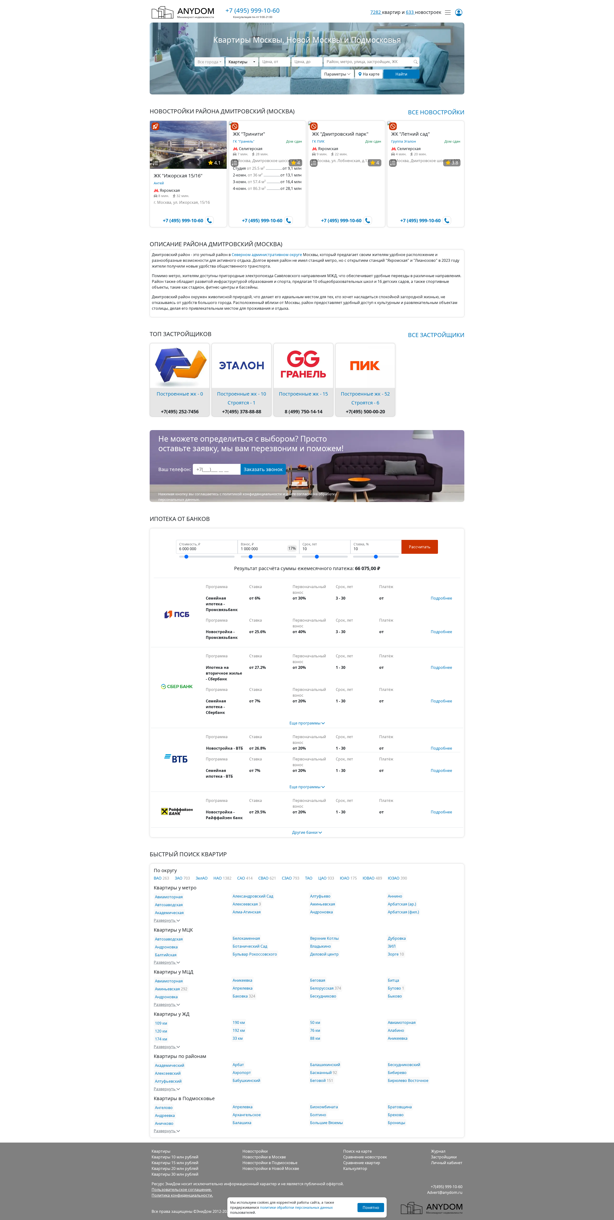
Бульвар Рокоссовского (255, 954)
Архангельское (247, 1114)
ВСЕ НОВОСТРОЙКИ (436, 112)
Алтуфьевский (168, 1081)
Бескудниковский (404, 1064)
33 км (238, 1038)
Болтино (318, 1114)
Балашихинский (325, 1064)
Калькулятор (355, 1168)
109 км (161, 1023)
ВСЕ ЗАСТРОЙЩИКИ (436, 335)
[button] (155, 163)
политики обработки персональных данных (296, 1207)
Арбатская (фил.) (403, 912)
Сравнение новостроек (365, 1157)
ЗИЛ (392, 946)
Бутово (394, 988)
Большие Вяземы (326, 1122)
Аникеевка (242, 980)
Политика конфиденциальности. (182, 1195)
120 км (161, 1031)
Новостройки (255, 1151)
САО (241, 878)
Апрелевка (243, 988)
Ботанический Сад (250, 946)
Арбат (238, 1064)
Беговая (317, 980)
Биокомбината (324, 1106)
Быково (395, 996)
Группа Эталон (403, 141)
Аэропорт (242, 1072)
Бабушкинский (246, 1080)
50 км (315, 1022)
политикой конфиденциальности (252, 493)
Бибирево (397, 1072)
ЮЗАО (394, 878)
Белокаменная (246, 938)
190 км (239, 1022)
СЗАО (287, 878)
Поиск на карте (357, 1151)
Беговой (318, 1080)
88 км (315, 1038)
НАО (218, 878)
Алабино (396, 1030)
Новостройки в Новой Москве (270, 1168)
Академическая (169, 912)
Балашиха (242, 1122)
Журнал (438, 1151)
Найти (401, 74)
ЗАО (179, 878)
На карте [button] (370, 74)
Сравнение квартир (361, 1162)
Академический (169, 1065)
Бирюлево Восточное (408, 1080)
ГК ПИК (318, 141)
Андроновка (321, 912)
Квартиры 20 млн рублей (175, 1168)
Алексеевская (245, 904)
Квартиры (161, 1151)
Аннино (395, 896)
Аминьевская (322, 904)
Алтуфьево (320, 896)
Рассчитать (420, 546)
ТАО (309, 878)
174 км (161, 1039)
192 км (239, 1030)
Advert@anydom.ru (444, 1192)
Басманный (321, 1072)
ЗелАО (202, 878)
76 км (315, 1030)
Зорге (393, 954)
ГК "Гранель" (243, 141)
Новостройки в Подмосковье (269, 1162)
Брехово (396, 1114)
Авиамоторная (169, 896)
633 (410, 12)
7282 (376, 12)
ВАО (158, 878)
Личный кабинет (446, 1162)
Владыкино (320, 946)
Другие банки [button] (305, 832)
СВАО (264, 878)
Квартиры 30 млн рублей (175, 1174)
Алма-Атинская (247, 912)
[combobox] (209, 61)
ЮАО (345, 878)
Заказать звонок (263, 469)
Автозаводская (169, 904)
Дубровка (397, 938)
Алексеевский (168, 1073)
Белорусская (322, 988)
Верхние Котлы (324, 938)
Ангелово (164, 1107)
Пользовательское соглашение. (182, 1189)
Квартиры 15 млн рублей (175, 1162)
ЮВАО (369, 878)
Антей (159, 183)
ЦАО (323, 878)
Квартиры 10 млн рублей (175, 1157)
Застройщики (444, 1157)
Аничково (164, 1123)
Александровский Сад (253, 896)
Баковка (240, 996)
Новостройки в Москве (264, 1157)
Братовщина (400, 1106)
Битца (393, 980)
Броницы (396, 1122)
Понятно (371, 1207)
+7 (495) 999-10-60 (252, 10)
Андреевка (165, 1115)
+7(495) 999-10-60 (446, 1186)
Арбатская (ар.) (402, 904)
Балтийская (166, 954)
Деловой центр (324, 954)
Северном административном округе (267, 254)
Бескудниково (323, 996)
